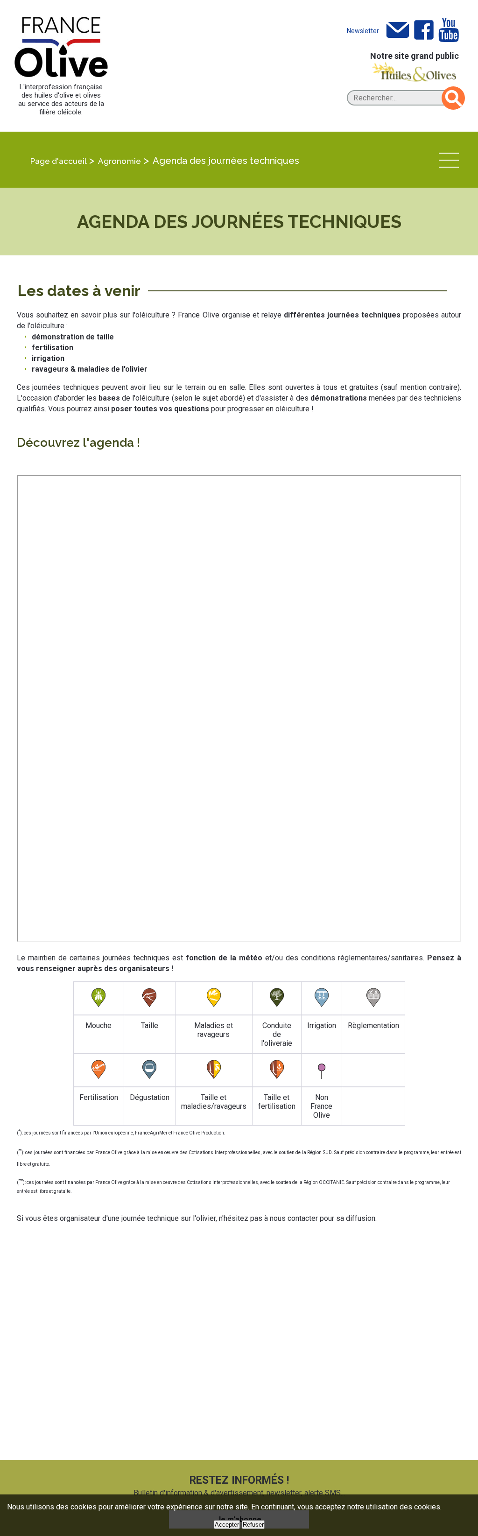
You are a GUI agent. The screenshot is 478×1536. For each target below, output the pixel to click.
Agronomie (119, 161)
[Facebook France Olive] (424, 30)
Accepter (227, 1524)
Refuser (253, 1524)
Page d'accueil (58, 161)
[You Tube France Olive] (448, 30)
